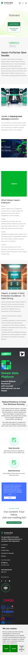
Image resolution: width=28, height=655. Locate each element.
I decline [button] (14, 648)
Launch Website (14, 24)
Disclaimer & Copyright (7, 553)
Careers (3, 547)
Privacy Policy (5, 550)
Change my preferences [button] (21, 648)
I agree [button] (6, 648)
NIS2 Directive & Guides (14, 29)
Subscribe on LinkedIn (14, 522)
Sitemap (3, 556)
